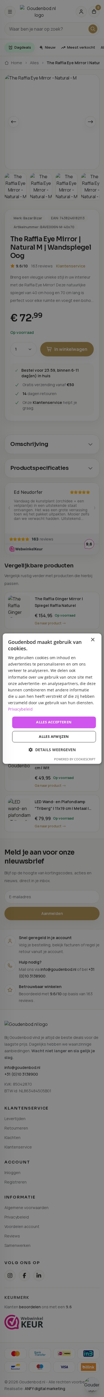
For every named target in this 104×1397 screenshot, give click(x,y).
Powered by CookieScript (74, 759)
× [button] (92, 640)
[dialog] (51, 698)
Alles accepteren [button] (54, 722)
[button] (52, 749)
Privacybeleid (20, 709)
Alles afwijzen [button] (54, 736)
